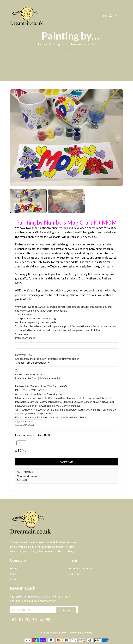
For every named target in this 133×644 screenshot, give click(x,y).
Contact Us (17, 579)
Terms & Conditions (80, 568)
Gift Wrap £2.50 (24, 354)
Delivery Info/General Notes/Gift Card (41, 386)
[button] (118, 137)
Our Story (74, 573)
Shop (13, 573)
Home (13, 568)
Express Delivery (28, 374)
